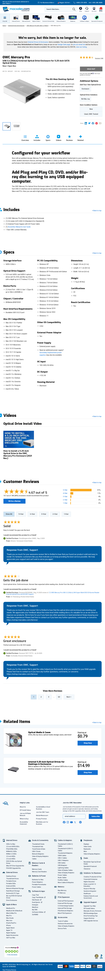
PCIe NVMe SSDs (11, 849)
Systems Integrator (90, 891)
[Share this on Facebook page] (93, 123)
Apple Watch (10, 928)
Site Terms (49, 964)
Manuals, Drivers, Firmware (92, 911)
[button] (88, 743)
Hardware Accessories (65, 923)
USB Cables (61, 863)
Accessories (62, 917)
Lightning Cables (63, 868)
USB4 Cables (62, 855)
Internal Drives (11, 840)
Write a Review (14, 501)
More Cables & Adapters (66, 882)
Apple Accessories (12, 935)
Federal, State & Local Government (91, 897)
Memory (61, 887)
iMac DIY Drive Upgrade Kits (15, 866)
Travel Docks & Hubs (38, 849)
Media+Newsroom (42, 815)
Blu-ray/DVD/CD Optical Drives (14, 897)
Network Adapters (38, 854)
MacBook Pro (10, 908)
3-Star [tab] (43, 514)
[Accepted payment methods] (79, 967)
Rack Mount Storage (13, 891)
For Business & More (47, 2)
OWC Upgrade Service (91, 921)
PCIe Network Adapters (65, 911)
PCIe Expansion (64, 897)
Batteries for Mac (38, 879)
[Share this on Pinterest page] (97, 123)
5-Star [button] (65, 490)
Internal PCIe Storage (65, 908)
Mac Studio (10, 918)
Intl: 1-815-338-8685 (95, 2)
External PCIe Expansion (66, 901)
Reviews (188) (99, 58)
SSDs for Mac (10, 844)
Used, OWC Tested (91, 114)
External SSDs (10, 886)
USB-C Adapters (63, 860)
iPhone (8, 925)
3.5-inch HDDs (10, 856)
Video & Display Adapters (40, 856)
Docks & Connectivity (40, 840)
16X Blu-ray (85, 99)
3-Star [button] (65, 497)
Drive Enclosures (11, 900)
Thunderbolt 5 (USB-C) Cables (65, 845)
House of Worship (89, 888)
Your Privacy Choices (9, 970)
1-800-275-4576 (81, 2)
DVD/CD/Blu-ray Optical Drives (14, 862)
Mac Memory (62, 890)
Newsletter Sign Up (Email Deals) (92, 863)
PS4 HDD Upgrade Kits (13, 868)
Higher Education (89, 881)
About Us (23, 807)
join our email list (79, 44)
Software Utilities (37, 912)
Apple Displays (11, 933)
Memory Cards (37, 869)
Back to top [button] (97, 483)
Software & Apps (38, 891)
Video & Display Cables (65, 870)
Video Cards (88, 846)
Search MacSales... (53, 9)
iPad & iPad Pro (11, 923)
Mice (85, 851)
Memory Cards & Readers (38, 864)
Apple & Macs (11, 904)
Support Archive (89, 918)
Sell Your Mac (10, 938)
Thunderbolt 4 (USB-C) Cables (65, 849)
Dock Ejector (36, 902)
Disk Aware (35, 900)
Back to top (97, 211)
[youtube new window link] (71, 822)
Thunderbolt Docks (38, 844)
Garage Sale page (64, 44)
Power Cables (36, 887)
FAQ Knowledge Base (91, 913)
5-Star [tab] (21, 514)
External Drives (12, 872)
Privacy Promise (41, 819)
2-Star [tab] (55, 514)
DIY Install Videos (25, 810)
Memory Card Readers (39, 871)
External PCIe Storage (65, 903)
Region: (65, 2)
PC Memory (62, 893)
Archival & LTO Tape (12, 893)
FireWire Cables (63, 880)
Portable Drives (11, 881)
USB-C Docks (36, 851)
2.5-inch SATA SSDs (12, 846)
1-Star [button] (65, 503)
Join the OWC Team (42, 812)
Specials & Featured (90, 866)
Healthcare (87, 893)
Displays (86, 844)
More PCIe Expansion (65, 913)
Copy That (35, 895)
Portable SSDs (11, 883)
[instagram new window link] (68, 822)
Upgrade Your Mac (90, 906)
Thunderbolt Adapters (65, 853)
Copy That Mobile (37, 897)
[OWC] (16, 9)
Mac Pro (9, 915)
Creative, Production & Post (93, 877)
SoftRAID (35, 914)
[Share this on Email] (100, 123)
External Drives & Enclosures (38, 42)
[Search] (74, 9)
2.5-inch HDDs (10, 859)
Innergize (35, 905)
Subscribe (96, 816)
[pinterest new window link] (80, 822)
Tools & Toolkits (63, 921)
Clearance (87, 869)
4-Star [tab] (32, 514)
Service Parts (62, 928)
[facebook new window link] (64, 822)
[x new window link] (75, 822)
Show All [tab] (9, 514)
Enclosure (85, 89)
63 (59, 697)
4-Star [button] (65, 493)
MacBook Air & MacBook (14, 911)
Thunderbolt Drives (12, 878)
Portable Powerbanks (39, 884)
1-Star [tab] (66, 514)
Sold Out (91, 69)
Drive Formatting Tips (91, 916)
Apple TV (9, 930)
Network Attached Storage (15, 888)
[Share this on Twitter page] (90, 123)
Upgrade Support (90, 902)
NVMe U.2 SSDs (11, 854)
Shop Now (88, 743)
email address (70, 816)
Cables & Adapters (65, 840)
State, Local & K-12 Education (90, 885)
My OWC (35, 909)
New (91, 109)
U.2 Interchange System (66, 906)
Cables (34, 859)
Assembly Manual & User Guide (19, 227)
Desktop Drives (11, 876)
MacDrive (35, 907)
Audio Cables (62, 877)
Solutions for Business (92, 873)
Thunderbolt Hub (37, 846)
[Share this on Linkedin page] (86, 123)
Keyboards (87, 849)
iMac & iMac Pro (11, 913)
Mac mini (9, 920)
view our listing (81, 47)
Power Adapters (37, 882)
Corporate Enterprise (90, 879)
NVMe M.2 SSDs (11, 851)
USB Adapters (62, 865)
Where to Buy (24, 819)
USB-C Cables (62, 858)
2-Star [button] (65, 500)
